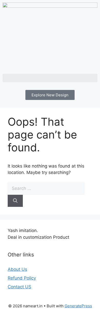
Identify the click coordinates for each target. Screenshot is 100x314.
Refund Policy (22, 278)
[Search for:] (46, 188)
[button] (50, 78)
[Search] (15, 201)
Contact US (19, 286)
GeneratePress (78, 305)
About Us (17, 269)
